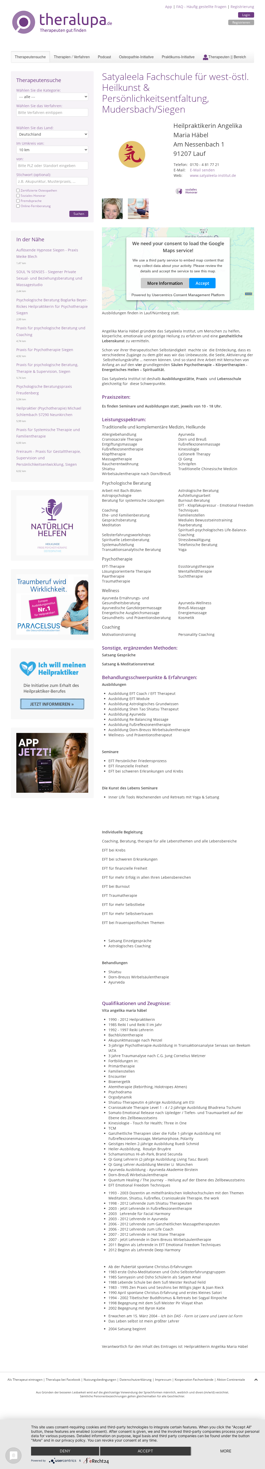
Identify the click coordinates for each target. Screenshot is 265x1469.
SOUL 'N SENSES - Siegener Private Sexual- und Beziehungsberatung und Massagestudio (49, 278)
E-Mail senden (202, 170)
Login (246, 15)
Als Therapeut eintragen (25, 1379)
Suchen (78, 214)
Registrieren (241, 22)
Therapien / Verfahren (72, 56)
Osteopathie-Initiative (136, 56)
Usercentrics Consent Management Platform (188, 295)
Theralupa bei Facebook (63, 1379)
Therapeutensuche (30, 56)
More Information (165, 283)
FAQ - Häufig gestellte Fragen (201, 6)
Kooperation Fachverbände (194, 1379)
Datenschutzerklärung (136, 1379)
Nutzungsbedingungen (100, 1379)
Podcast (104, 56)
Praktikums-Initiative (178, 56)
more (225, 1451)
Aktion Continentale (231, 1379)
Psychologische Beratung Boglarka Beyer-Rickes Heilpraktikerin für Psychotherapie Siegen (52, 306)
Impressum (163, 1379)
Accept (202, 283)
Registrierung (242, 6)
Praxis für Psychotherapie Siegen (44, 349)
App (168, 6)
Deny (65, 1451)
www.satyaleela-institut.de (213, 175)
